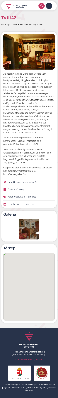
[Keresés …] (41, 6)
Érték (15, 24)
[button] (49, 6)
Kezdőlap (5, 24)
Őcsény (20, 189)
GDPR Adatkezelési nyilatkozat (29, 359)
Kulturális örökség (28, 24)
